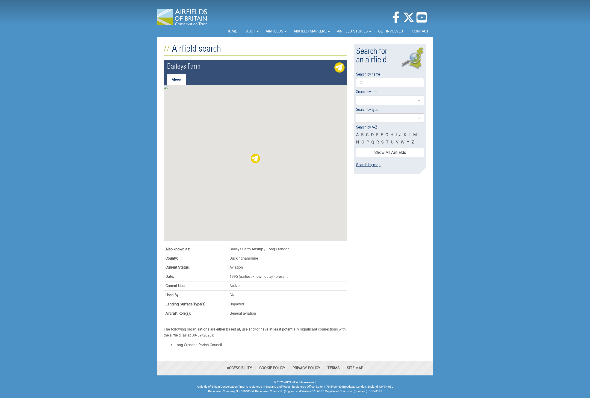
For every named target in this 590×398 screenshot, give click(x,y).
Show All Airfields (390, 152)
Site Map (355, 368)
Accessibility (239, 368)
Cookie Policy (272, 368)
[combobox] (390, 100)
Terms (333, 368)
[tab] (176, 79)
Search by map (368, 165)
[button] (255, 158)
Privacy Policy (306, 368)
